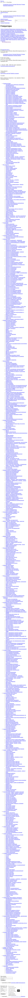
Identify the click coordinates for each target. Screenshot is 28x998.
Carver (2, 36)
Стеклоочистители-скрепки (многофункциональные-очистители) (14, 453)
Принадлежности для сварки (12, 747)
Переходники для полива (11, 188)
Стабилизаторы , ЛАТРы (8, 826)
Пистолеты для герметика (11, 599)
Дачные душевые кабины (11, 168)
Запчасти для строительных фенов (13, 290)
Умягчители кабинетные (11, 697)
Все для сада (6, 164)
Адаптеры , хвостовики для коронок (14, 768)
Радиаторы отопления (10, 727)
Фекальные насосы (10, 556)
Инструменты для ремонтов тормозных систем (16, 100)
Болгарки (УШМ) (9, 407)
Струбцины (8, 854)
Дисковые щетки (9, 625)
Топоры (7, 858)
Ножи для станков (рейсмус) (12, 838)
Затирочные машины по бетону (13, 910)
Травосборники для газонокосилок (13, 655)
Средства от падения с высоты (12, 816)
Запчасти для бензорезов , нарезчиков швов (15, 241)
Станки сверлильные (10, 852)
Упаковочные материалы (11, 799)
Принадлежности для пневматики (13, 487)
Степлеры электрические (11, 931)
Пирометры (8, 335)
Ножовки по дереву (10, 884)
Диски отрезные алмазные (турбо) (13, 623)
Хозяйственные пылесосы (11, 456)
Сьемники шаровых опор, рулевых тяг (14, 150)
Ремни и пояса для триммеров (12, 690)
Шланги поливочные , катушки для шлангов (16, 215)
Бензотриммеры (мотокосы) (12, 664)
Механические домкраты (11, 120)
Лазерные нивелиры (10, 323)
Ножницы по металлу (10, 883)
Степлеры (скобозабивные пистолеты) (14, 928)
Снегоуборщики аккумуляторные (13, 651)
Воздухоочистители (10, 428)
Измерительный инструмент (9, 320)
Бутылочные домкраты (11, 86)
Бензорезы (8, 902)
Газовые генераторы (10, 33)
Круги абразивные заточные (12, 629)
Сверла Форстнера (10, 760)
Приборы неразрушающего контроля (14, 337)
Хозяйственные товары (8, 955)
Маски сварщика (9, 746)
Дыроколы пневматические (12, 505)
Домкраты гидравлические (12, 90)
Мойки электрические (11, 537)
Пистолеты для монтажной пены (13, 600)
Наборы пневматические (11, 478)
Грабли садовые (9, 167)
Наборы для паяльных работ (12, 573)
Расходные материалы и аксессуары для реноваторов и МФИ (14, 388)
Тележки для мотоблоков (11, 654)
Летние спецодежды (10, 812)
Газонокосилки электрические (12, 669)
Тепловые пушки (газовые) (12, 934)
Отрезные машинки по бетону (12, 911)
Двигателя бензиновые (11, 672)
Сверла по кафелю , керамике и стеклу (14, 756)
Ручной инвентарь (10, 450)
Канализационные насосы (11, 563)
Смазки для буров (10, 530)
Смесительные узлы (10, 694)
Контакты (19, 4)
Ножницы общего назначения (12, 962)
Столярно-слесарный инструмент (10, 853)
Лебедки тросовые (10, 119)
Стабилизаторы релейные (11, 828)
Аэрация (8, 702)
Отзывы (23, 4)
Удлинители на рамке (10, 972)
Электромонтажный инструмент (13, 861)
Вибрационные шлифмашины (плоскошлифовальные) (12, 410)
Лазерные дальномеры (11, 322)
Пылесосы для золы (10, 444)
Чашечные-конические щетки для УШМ (15, 609)
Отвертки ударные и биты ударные (13, 889)
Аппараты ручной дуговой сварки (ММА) (15, 739)
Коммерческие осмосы (11, 714)
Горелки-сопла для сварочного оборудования (16, 740)
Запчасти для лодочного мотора (13, 259)
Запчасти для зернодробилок (12, 253)
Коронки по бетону (10, 781)
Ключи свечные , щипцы (11, 112)
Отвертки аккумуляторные (12, 378)
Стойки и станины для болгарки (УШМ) (15, 397)
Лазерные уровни (10, 326)
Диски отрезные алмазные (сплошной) (14, 622)
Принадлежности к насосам (12, 550)
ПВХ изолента (9, 963)
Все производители (6, 41)
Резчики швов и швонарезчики (13, 914)
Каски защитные (9, 820)
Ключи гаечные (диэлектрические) (13, 109)
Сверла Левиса (9, 751)
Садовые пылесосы (10, 451)
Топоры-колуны (9, 212)
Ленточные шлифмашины (11, 364)
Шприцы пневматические (11, 495)
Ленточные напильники (11, 363)
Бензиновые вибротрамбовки (12, 900)
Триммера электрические (11, 660)
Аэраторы (8, 662)
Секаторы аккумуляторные (12, 204)
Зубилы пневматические (11, 509)
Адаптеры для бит (10, 769)
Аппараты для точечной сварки (13, 736)
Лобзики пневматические (11, 477)
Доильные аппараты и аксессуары (10, 235)
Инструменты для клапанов (12, 95)
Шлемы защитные (10, 817)
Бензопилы (8, 587)
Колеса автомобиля (10, 118)
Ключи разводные (10, 874)
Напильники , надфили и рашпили (13, 882)
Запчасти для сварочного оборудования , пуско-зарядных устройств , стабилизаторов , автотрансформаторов (16, 285)
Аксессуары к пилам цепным (12, 586)
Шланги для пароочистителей (12, 458)
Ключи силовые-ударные (11, 113)
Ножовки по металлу (10, 885)
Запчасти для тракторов (11, 295)
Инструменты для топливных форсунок (15, 102)
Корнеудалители (9, 177)
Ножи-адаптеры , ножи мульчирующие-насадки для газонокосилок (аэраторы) (16, 688)
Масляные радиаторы (10, 943)
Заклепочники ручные (11, 925)
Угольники (8, 349)
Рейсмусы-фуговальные (11, 848)
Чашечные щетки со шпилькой (12, 608)
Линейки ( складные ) (10, 328)
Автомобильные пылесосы (12, 462)
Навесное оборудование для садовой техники (16, 685)
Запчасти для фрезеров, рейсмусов (13, 299)
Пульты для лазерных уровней (12, 340)
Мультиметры (9, 333)
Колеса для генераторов (11, 226)
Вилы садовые (9, 221)
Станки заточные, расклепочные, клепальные (16, 581)
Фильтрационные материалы (12, 700)
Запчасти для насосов (10, 270)
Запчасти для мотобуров (11, 268)
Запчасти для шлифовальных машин (14, 302)
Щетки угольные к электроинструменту (15, 319)
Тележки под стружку (10, 797)
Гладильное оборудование (11, 469)
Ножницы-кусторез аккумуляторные (14, 186)
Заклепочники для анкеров (12, 921)
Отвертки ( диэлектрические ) (12, 888)
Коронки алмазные (10, 779)
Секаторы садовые (10, 205)
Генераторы (7, 22)
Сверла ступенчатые (10, 759)
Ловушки (8, 960)
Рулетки (7, 342)
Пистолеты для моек (10, 539)
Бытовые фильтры (10, 705)
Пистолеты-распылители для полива (14, 190)
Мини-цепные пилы (10, 593)
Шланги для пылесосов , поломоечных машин (16, 459)
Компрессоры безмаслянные (12, 472)
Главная (2, 22)
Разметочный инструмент (11, 892)
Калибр (13, 39)
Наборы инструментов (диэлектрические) (15, 122)
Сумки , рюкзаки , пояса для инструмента (15, 398)
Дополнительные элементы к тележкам (14, 803)
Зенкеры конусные (10, 777)
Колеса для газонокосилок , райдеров (14, 675)
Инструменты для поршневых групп (14, 98)
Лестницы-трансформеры (11, 513)
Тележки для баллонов (11, 795)
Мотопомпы (8, 564)
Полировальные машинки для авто (13, 132)
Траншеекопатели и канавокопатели (14, 658)
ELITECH (22, 36)
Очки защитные (9, 823)
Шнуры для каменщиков (11, 351)
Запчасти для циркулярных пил (13, 301)
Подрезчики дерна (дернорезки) (13, 689)
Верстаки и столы (10, 835)
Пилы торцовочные (10, 842)
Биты (7, 772)
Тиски (7, 856)
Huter (17, 37)
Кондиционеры (9, 421)
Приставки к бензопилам (11, 580)
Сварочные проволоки (11, 731)
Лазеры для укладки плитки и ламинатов (15, 327)
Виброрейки (8, 909)
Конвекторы (8, 942)
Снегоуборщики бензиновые (12, 652)
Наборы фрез (9, 788)
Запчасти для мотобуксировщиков (13, 266)
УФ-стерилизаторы (10, 698)
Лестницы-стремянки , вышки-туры (11, 511)
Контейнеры (8, 804)
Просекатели (8, 926)
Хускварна (3, 40)
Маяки (7, 329)
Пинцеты (8, 890)
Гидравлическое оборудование (12, 89)
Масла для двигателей (11, 522)
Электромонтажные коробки (12, 967)
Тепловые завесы (9, 933)
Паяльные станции (10, 567)
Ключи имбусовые (10, 873)
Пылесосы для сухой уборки (12, 445)
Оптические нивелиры (11, 334)
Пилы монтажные (10, 840)
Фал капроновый (9, 964)
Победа (19, 39)
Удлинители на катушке (11, 971)
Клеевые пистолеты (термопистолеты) (14, 601)
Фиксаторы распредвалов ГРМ (12, 162)
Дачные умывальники (10, 169)
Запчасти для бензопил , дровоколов (14, 240)
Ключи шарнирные (10, 116)
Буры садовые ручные (11, 220)
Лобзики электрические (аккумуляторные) (15, 365)
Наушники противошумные (12, 822)
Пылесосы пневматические (12, 488)
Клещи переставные (10, 869)
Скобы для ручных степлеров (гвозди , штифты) (16, 927)
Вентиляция (8, 427)
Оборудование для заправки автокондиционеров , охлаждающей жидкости (16, 130)
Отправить (3, 980)
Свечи (7, 529)
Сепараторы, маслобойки (11, 952)
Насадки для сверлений (11, 789)
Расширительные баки (11, 551)
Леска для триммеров (10, 681)
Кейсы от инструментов (11, 314)
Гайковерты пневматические (12, 499)
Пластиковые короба (10, 806)
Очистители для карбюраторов (12, 528)
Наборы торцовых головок (12, 126)
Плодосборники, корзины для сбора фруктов (16, 191)
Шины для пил (9, 585)
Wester (10, 39)
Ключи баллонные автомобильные (13, 106)
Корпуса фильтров (10, 719)
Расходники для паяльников (12, 568)
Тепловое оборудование (8, 932)
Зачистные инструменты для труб (13, 710)
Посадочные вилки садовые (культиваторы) (15, 192)
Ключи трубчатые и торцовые (12, 114)
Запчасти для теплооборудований (13, 292)
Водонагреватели (9, 707)
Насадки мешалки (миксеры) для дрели (14, 370)
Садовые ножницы (10, 201)
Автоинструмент (7, 83)
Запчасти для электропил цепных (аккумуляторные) (13, 305)
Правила (8, 336)
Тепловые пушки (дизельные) (12, 935)
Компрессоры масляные (11, 474)
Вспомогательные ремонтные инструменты (15, 88)
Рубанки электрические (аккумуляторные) (15, 392)
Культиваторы (9, 680)
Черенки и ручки (9, 214)
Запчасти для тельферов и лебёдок (13, 291)
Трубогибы (8, 859)
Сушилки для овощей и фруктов (13, 954)
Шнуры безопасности (10, 818)
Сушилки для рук (10, 696)
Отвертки (8, 887)
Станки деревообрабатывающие (13, 849)
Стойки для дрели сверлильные (13, 395)
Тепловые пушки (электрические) (13, 936)
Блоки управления (10, 703)
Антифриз (8, 532)
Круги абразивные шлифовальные (13, 635)
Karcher (11, 38)
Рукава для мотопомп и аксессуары (13, 552)
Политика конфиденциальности (8, 66)
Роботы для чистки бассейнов (12, 448)
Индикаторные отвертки (11, 321)
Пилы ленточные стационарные (13, 839)
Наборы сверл (9, 787)
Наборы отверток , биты (11, 881)
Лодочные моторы (7, 517)
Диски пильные (9, 624)
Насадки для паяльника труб (12, 723)
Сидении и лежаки (10, 136)
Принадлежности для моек (12, 541)
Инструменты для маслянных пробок (14, 96)
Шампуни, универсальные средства (14, 542)
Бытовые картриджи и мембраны (13, 704)
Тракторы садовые (10, 657)
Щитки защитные (10, 819)
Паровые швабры (9, 435)
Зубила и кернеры (10, 867)
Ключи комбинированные (11, 590)
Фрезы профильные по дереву (12, 765)
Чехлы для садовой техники (12, 661)
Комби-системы (9, 679)
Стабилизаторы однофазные (12, 827)
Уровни (7, 350)
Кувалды (8, 877)
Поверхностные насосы (11, 549)
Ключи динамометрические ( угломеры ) (15, 110)
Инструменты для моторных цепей (13, 97)
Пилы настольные (10, 841)
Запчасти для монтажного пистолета (14, 263)
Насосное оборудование (8, 547)
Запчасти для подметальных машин (14, 279)
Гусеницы (8, 671)
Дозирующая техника (10, 709)
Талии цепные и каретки (11, 152)
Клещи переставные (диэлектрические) (14, 870)
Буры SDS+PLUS (9, 774)
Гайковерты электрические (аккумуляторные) (16, 412)
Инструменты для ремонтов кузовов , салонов (16, 99)
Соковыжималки (9, 953)
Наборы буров (9, 786)
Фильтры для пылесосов (11, 455)
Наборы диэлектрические (11, 880)
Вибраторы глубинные (11, 904)
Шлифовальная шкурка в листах (13, 616)
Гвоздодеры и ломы (10, 863)
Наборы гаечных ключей (11, 121)
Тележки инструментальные (12, 153)
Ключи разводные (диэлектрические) (14, 875)
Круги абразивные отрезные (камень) (14, 632)
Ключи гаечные (9, 107)
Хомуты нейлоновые (10, 957)
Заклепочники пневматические (13, 506)
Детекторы (8, 358)
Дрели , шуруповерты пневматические (14, 503)
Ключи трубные (9, 876)
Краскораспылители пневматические (14, 475)
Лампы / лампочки (10, 968)
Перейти (2, 21)
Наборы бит (8, 784)
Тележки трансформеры (11, 798)
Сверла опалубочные (10, 752)
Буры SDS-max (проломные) (12, 776)
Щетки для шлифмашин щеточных (13, 619)
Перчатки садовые (10, 189)
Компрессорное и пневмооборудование (12, 470)
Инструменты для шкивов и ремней (14, 105)
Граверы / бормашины (11, 413)
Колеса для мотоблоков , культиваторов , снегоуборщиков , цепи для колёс (15, 677)
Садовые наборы (9, 200)
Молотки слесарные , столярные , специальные (16, 878)
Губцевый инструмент (11, 866)
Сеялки (7, 207)
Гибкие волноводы (10, 606)
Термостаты (8, 318)
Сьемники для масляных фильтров (13, 143)
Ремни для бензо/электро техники (13, 316)
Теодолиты (8, 344)
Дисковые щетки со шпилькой (12, 626)
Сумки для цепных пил (11, 582)
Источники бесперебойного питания (14, 832)
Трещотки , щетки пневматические (13, 493)
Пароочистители (9, 436)
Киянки (7, 868)
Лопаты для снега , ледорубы (12, 179)
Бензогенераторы (12, 32)
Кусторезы (8, 178)
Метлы (7, 430)
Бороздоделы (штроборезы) (12, 408)
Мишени (8, 331)
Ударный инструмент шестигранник (14, 763)
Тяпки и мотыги (9, 213)
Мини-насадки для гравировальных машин (15, 640)
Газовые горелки (9, 571)
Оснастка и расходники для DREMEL (14, 644)
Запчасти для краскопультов (12, 255)
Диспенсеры (8, 708)
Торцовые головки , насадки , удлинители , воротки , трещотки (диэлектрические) (15, 157)
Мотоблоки (8, 682)
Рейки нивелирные (10, 341)
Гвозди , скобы (9, 502)
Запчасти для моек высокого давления (14, 262)
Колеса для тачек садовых (11, 176)
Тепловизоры (9, 345)
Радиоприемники (9, 384)
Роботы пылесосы (10, 449)
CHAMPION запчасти (14, 36)
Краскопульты (9, 362)
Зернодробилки (9, 172)
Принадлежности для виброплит (13, 913)
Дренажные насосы (10, 561)
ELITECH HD (4, 37)
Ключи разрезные (10, 111)
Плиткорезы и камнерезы (11, 844)
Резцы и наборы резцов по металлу (13, 847)
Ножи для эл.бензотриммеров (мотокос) (14, 686)
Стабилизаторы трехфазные (12, 830)
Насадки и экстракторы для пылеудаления (15, 369)
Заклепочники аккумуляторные (13, 920)
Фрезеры (8, 401)
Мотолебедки (9, 683)
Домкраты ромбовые (10, 92)
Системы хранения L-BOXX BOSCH (14, 394)
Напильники (8, 642)
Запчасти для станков (10, 289)
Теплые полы (9, 938)
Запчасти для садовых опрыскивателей (14, 283)
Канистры (8, 535)
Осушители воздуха (10, 422)
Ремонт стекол (9, 134)
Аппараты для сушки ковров (12, 466)
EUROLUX (9, 37)
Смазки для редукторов (11, 531)
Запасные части (6, 239)
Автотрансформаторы (10, 831)
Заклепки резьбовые (10, 919)
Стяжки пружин (9, 141)
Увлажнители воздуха (10, 426)
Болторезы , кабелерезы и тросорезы (14, 862)
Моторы (7, 518)
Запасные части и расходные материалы (15, 236)
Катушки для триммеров (11, 674)
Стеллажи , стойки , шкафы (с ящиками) (15, 792)
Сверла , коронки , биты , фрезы (10, 750)
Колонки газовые (9, 712)
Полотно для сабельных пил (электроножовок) (16, 649)
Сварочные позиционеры (11, 730)
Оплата (10, 4)
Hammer (14, 37)
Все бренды (3, 34)
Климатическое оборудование (9, 420)
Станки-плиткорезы (7, 833)
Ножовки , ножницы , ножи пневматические (16, 479)
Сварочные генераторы (11, 228)
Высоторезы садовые (10, 165)
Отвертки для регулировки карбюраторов (15, 595)
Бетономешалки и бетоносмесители (14, 903)
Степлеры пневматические (12, 492)
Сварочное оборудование (8, 729)
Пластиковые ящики (10, 808)
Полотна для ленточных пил (12, 647)
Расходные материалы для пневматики (14, 489)
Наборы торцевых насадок (12, 125)
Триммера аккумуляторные (12, 659)
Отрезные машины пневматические (14, 482)
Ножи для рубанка (10, 373)
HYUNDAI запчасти (5, 38)
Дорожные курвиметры (11, 359)
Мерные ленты (9, 330)
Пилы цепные (6, 575)
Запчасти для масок (10, 261)
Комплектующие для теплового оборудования (16, 941)
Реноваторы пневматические (12, 491)
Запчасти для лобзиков (11, 258)
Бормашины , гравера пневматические (14, 498)
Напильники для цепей (11, 594)
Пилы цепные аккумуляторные (13, 577)
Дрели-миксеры (9, 417)
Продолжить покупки (5, 73)
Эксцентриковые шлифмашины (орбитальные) (16, 405)
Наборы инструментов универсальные (14, 124)
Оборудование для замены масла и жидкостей (16, 128)
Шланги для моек (10, 543)
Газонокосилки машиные (11, 667)
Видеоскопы (8, 604)
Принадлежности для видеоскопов (13, 603)
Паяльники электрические (11, 574)
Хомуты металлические (11, 956)
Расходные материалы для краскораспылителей (16, 385)
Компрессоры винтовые (11, 473)
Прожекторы (8, 969)
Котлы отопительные (10, 721)
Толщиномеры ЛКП (10, 347)
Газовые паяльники (10, 572)
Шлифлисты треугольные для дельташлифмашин (12, 615)
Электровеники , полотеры (12, 460)
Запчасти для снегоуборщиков (12, 287)
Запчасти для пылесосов (11, 280)
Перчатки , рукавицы (10, 825)
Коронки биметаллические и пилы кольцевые (16, 780)
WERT (7, 39)
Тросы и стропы (9, 161)
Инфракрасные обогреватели (12, 940)
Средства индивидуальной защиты (11, 815)
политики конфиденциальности (18, 982)
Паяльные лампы (9, 566)
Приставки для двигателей (12, 520)
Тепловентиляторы (10, 946)
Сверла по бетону (10, 754)
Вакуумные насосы (10, 558)
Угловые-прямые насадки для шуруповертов (16, 399)
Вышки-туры (9, 514)
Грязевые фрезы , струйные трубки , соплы (15, 544)
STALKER (3, 39)
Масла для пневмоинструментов (13, 524)
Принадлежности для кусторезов (13, 196)
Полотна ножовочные (10, 891)
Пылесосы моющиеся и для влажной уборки (16, 446)
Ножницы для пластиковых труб (13, 724)
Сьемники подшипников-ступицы (13, 148)
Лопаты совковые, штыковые (12, 182)
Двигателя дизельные (10, 673)
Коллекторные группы (11, 711)
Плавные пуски (9, 315)
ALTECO (8, 34)
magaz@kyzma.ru (4, 12)
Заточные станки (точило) (11, 837)
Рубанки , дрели (9, 895)
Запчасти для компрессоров (12, 254)
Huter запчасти (22, 37)
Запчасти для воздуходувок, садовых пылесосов (16, 246)
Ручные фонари (9, 970)
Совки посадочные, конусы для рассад (14, 208)
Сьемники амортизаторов (11, 142)
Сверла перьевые (9, 753)
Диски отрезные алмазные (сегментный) (15, 621)
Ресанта (23, 39)
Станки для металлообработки (12, 851)
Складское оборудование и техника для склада (13, 791)
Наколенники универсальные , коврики (14, 184)
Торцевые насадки (10, 154)
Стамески (8, 896)
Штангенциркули (10, 352)
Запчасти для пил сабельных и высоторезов (15, 277)
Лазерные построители (11, 325)
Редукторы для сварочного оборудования (15, 748)
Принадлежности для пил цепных (13, 579)
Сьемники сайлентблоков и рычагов (14, 149)
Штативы (8, 354)
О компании (6, 4)
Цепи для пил (9, 583)
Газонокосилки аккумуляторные (13, 665)
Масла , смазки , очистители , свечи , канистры (13, 521)
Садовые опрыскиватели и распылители (15, 203)
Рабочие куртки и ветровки (12, 813)
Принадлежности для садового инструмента (15, 199)
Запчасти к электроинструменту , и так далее (16, 306)
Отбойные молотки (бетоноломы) (13, 377)
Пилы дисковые (9, 383)
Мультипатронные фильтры (12, 722)
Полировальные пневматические (13, 486)
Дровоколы (8, 171)
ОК (18, 990)
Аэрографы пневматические (12, 496)
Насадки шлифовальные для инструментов (15, 643)
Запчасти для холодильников (12, 300)
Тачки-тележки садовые (11, 211)
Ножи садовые (9, 185)
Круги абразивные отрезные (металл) (14, 633)
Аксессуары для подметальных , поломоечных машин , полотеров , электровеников (16, 465)
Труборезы (8, 860)
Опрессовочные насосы (11, 725)
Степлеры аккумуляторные (12, 930)
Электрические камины (11, 939)
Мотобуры (8, 183)
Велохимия (8, 534)
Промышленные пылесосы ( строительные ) (15, 443)
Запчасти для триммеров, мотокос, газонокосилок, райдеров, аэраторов (14, 298)
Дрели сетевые (9, 415)
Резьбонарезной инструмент (12, 894)
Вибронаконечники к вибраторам (13, 906)
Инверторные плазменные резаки (13, 741)
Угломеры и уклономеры (11, 348)
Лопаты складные (10, 181)
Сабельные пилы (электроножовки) (14, 393)
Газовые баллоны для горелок (12, 570)
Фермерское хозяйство (8, 948)
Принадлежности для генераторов (13, 30)
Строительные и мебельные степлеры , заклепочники (15, 916)
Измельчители (9, 174)
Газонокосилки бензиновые (12, 666)
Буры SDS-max (9, 775)
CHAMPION (6, 36)
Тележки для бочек (10, 796)
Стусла (7, 855)
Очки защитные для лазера (12, 824)
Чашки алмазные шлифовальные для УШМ (15, 610)
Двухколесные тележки (11, 802)
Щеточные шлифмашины (11, 403)
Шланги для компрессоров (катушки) (14, 494)
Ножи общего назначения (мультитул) (14, 961)
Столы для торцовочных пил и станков (14, 834)
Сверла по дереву (9, 755)
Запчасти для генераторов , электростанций (15, 247)
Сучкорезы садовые (10, 210)
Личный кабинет (17, 55)
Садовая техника (7, 650)
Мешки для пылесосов (11, 431)
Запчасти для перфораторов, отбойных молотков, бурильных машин (14, 275)
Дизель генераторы (5, 29)
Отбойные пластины (10, 790)
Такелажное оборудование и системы (14, 794)
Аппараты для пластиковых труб (13, 701)
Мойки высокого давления (9, 536)
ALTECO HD (13, 34)
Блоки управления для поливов (13, 219)
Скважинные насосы (10, 553)
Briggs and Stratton (21, 34)
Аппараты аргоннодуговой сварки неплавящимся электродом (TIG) (13, 734)
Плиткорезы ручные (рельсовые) (13, 845)
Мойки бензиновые (10, 546)
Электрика (5, 966)
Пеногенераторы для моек (11, 538)
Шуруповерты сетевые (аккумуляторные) (15, 402)
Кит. (16, 39)
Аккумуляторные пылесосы (12, 463)
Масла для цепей (9, 527)
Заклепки (8, 918)
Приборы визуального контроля (10, 602)
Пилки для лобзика (10, 645)
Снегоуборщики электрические (13, 653)
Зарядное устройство (10, 93)
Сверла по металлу (10, 758)
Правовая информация (8, 5)
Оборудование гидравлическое (12, 127)
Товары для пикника (7, 947)
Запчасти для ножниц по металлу (13, 271)
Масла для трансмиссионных (12, 525)
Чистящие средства (10, 457)
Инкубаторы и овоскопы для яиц (13, 949)
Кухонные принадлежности (12, 959)
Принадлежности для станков (12, 846)
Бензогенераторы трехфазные (12, 233)
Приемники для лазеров (11, 338)
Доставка (14, 4)
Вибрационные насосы (11, 559)
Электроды (8, 732)
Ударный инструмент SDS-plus (12, 762)
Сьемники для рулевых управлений (14, 145)
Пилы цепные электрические (12, 578)
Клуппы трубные (9, 871)
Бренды (2, 1)
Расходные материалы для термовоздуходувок (16, 386)
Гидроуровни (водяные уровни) (13, 355)
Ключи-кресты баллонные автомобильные (15, 117)
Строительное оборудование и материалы (12, 897)
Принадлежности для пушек (12, 945)
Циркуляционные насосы (11, 557)
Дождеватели (9, 170)
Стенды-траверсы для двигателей (13, 138)
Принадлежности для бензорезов (13, 912)
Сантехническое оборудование (10, 693)
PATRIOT (16, 38)
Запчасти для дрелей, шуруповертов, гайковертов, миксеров (14, 250)
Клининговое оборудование (9, 429)
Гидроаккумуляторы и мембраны (13, 560)
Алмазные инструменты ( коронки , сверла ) (15, 770)
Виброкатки (8, 905)
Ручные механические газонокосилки (14, 691)
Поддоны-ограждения (10, 810)
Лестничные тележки (10, 805)
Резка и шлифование (7, 607)
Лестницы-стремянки (10, 516)
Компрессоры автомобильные (12, 471)
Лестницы (8, 515)
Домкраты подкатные (10, 91)
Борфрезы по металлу (10, 773)
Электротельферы (10, 163)
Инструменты (6, 361)
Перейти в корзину (14, 73)
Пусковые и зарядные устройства (13, 133)
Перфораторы (9, 381)
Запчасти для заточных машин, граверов (15, 251)
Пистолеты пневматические (12, 484)
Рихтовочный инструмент (11, 135)
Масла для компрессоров (11, 523)
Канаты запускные (10, 589)
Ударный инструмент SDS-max (13, 761)
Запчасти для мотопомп (11, 269)
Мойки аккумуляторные (11, 545)
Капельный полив (10, 175)
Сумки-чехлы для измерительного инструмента (16, 343)
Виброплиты (8, 907)
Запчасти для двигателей (11, 248)
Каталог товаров (4, 20)
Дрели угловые (9, 416)
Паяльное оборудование (8, 565)
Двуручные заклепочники (11, 917)
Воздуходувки (9, 467)
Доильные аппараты (10, 237)
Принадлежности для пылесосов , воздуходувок (16, 442)
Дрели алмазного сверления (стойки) (14, 414)
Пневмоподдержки (10, 485)
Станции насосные (10, 554)
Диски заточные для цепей (12, 588)
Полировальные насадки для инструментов (15, 646)
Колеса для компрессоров (11, 510)
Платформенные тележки (11, 809)
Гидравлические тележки (11, 801)
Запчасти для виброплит (11, 244)
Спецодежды (6, 811)
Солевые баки (9, 695)
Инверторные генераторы (15, 29)
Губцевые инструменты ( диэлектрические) (15, 864)
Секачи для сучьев (10, 206)
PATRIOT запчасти (22, 38)
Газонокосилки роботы (11, 668)
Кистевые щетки (9, 628)
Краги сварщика (9, 745)
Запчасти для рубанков (11, 282)
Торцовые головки (10, 155)
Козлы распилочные (10, 592)
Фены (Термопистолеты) (11, 400)
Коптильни (8, 950)
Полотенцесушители (10, 726)
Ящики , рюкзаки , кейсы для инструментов (15, 406)
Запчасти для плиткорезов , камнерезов (14, 278)
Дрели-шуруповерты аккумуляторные (14, 419)
